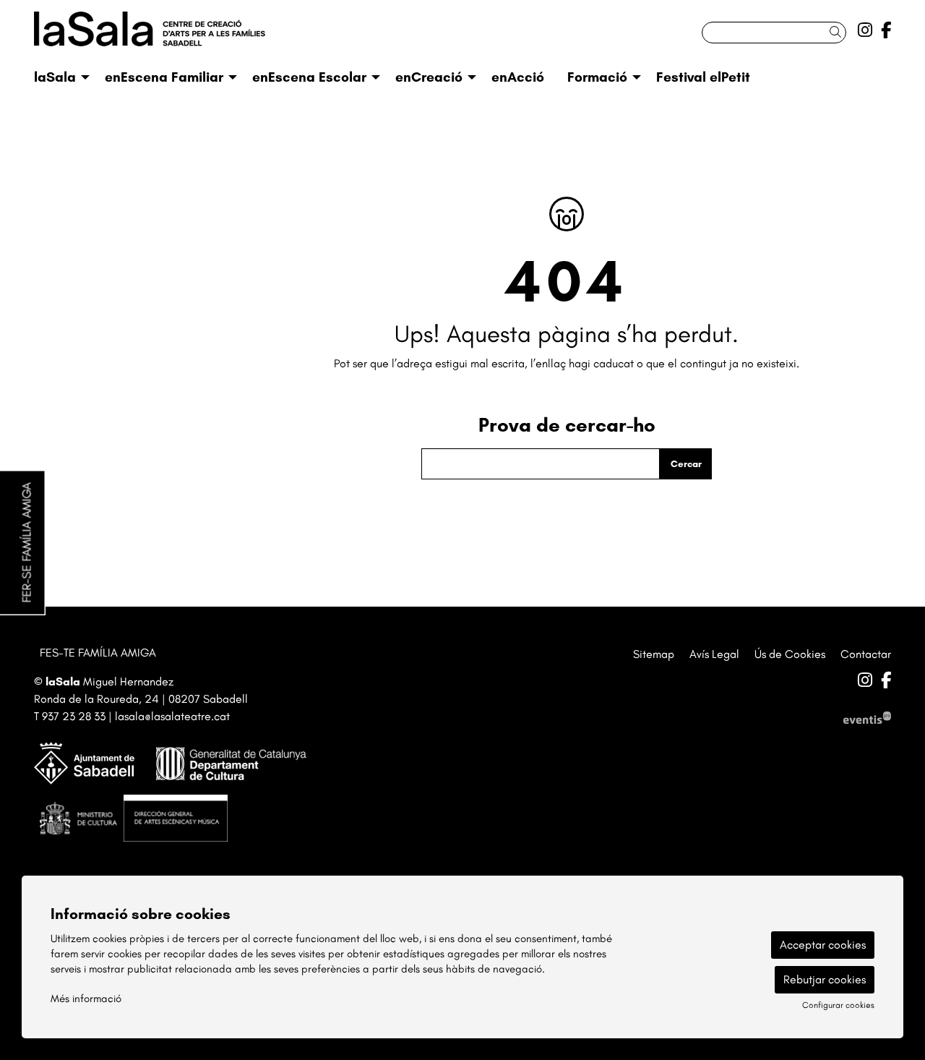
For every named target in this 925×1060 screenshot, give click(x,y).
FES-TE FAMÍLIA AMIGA (98, 652)
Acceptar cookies (823, 945)
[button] (838, 32)
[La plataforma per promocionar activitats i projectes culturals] (867, 716)
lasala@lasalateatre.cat (172, 716)
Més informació (86, 998)
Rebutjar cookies (824, 979)
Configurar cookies (838, 1005)
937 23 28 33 (74, 716)
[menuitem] (865, 30)
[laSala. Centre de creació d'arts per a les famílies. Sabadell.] (169, 35)
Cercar (686, 463)
